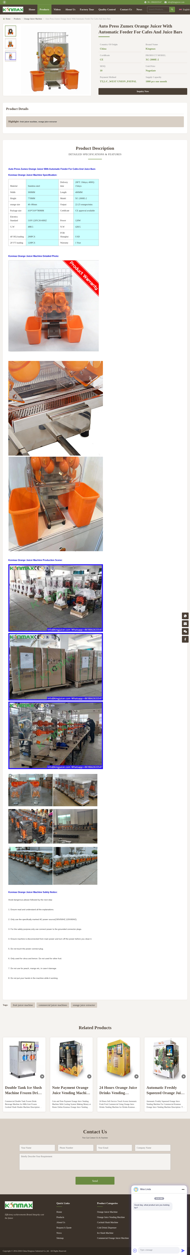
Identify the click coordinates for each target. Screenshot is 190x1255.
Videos (57, 9)
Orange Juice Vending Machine (111, 1217)
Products (44, 9)
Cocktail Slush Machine (107, 1222)
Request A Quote (63, 1227)
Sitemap (60, 1238)
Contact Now (24, 1107)
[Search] (172, 9)
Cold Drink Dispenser (106, 1227)
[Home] (13, 9)
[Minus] (183, 1189)
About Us (70, 9)
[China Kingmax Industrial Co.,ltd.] (19, 1208)
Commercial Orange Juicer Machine (113, 1238)
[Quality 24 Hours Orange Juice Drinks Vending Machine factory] (118, 1058)
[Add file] (135, 1250)
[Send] (183, 1250)
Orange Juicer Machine (33, 19)
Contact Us (126, 9)
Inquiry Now (143, 91)
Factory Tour (87, 9)
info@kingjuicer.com (176, 2)
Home (32, 9)
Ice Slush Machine (105, 1233)
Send (95, 1180)
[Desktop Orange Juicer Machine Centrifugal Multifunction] (55, 59)
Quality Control (107, 9)
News (139, 9)
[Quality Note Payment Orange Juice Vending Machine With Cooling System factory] (71, 1058)
